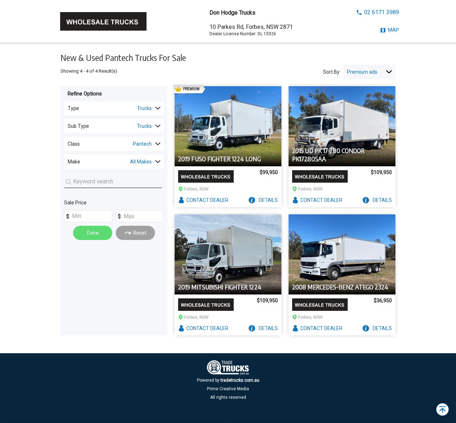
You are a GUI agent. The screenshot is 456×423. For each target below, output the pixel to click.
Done (93, 233)
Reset (139, 233)
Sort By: (332, 72)
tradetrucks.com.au (240, 380)
